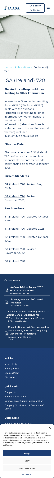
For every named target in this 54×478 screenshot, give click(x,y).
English (37, 5)
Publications (22, 67)
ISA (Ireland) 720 (14, 184)
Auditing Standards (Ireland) (19, 423)
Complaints (10, 392)
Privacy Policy (11, 368)
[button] (49, 427)
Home (8, 67)
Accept (27, 453)
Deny (27, 460)
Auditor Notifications (15, 396)
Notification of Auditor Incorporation (23, 400)
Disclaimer (10, 377)
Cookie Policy (26, 474)
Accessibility (10, 364)
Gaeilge (37, 10)
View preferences (27, 468)
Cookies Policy (11, 372)
